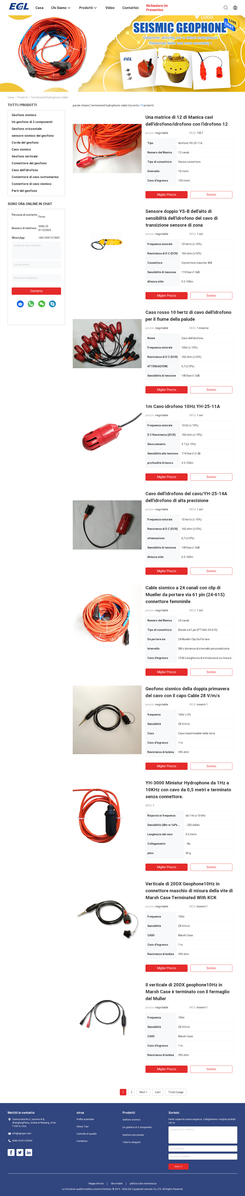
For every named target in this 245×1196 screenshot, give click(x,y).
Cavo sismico (21, 149)
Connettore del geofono (29, 163)
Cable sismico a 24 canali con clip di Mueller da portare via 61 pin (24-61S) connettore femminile (185, 594)
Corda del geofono (25, 142)
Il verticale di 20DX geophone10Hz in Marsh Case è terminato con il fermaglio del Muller (187, 991)
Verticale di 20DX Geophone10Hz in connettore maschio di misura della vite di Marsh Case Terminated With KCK (189, 890)
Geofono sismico (24, 115)
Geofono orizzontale (27, 129)
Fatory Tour (83, 1126)
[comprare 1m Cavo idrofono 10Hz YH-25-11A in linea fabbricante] (107, 437)
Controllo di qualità (86, 1133)
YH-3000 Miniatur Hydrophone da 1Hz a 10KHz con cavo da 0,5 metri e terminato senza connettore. (188, 789)
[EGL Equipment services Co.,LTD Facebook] (11, 1152)
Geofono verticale (25, 156)
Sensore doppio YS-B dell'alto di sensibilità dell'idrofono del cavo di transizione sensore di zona (181, 218)
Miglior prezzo (166, 194)
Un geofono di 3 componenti (32, 122)
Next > (143, 1092)
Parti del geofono (24, 191)
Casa (11, 97)
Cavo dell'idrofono (25, 170)
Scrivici (211, 194)
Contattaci (82, 1141)
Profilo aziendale (85, 1119)
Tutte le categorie (131, 1142)
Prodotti (23, 97)
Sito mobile (116, 1183)
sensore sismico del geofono (33, 136)
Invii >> (178, 1166)
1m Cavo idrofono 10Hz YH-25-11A (182, 406)
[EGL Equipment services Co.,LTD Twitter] (19, 1152)
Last (158, 1092)
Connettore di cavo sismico (31, 184)
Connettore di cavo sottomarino (35, 177)
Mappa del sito (96, 1183)
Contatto (36, 291)
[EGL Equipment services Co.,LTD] (19, 6)
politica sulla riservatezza (143, 1183)
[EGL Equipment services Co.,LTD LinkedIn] (28, 1152)
